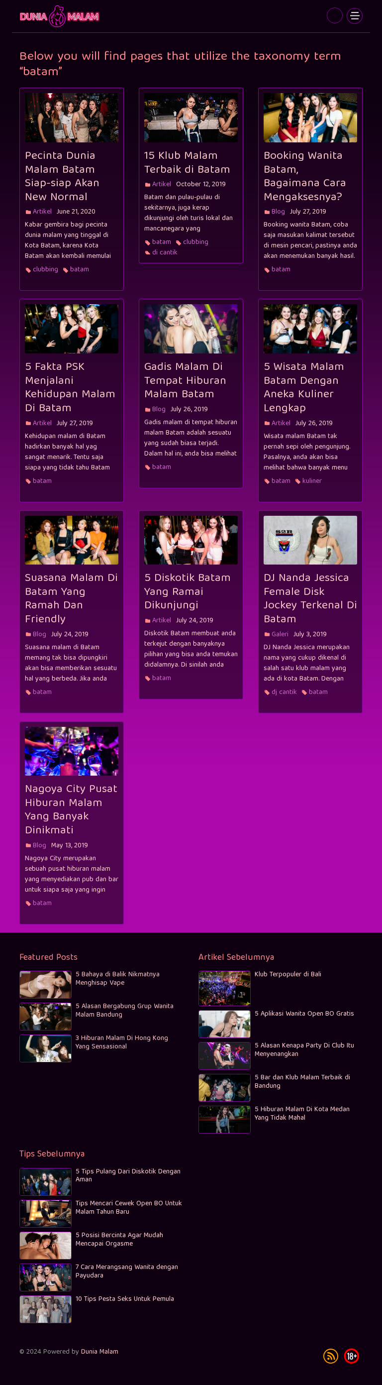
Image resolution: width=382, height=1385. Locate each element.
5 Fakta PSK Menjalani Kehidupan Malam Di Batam (70, 388)
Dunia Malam (99, 1352)
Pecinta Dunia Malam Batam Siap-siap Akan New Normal (62, 177)
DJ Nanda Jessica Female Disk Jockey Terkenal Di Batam (310, 599)
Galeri (280, 635)
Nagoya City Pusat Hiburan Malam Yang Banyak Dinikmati (71, 810)
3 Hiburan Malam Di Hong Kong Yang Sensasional (122, 1043)
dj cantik (165, 253)
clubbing (45, 270)
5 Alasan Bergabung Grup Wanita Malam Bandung (125, 1011)
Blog (278, 212)
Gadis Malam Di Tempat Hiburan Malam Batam (185, 381)
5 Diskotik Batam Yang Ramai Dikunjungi (187, 592)
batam (60, 16)
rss (330, 1356)
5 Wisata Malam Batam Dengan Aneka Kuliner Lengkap (304, 388)
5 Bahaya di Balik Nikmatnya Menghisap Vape (118, 979)
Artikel (42, 212)
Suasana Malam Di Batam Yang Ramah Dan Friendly (71, 599)
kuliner (312, 481)
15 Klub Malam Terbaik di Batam (187, 163)
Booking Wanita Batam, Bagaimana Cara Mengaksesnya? (305, 177)
